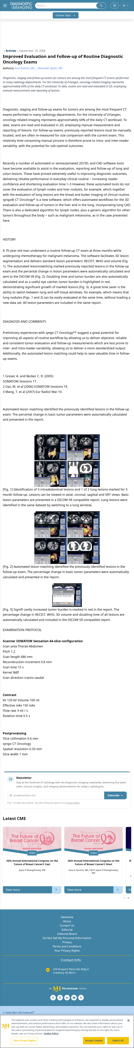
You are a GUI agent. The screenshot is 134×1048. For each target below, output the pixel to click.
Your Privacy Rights (67, 950)
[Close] (128, 1020)
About (67, 921)
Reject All (118, 1040)
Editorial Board (67, 934)
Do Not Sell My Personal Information (67, 938)
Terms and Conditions (67, 946)
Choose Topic (63, 15)
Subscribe (113, 795)
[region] (67, 1031)
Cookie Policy (51, 1033)
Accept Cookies (94, 1040)
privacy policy (73, 802)
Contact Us (67, 925)
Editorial (67, 930)
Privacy (67, 942)
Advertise (67, 917)
